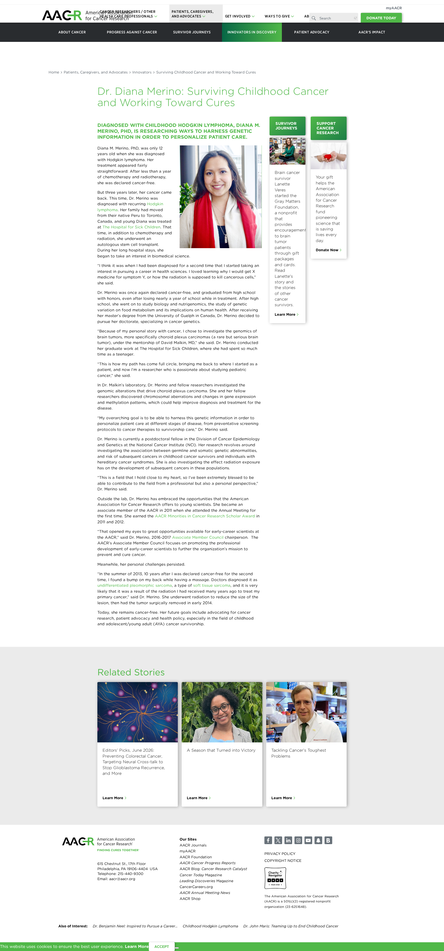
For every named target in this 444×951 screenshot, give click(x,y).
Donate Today (381, 18)
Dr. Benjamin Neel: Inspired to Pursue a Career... (135, 926)
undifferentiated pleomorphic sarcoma (134, 585)
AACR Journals (193, 845)
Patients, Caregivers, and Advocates (96, 72)
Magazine (201, 875)
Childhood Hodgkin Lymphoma (210, 926)
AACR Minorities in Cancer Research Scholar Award (205, 516)
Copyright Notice (282, 861)
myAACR (394, 8)
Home (54, 72)
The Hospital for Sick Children (131, 227)
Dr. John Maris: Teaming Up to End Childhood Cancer (290, 926)
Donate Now (327, 250)
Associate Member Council (198, 537)
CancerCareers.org (196, 887)
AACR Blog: (213, 869)
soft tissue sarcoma (211, 585)
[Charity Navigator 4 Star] (275, 878)
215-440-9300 (130, 874)
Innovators (142, 72)
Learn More (285, 314)
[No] (177, 948)
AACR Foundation (196, 857)
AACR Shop (190, 899)
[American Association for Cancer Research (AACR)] (87, 16)
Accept (161, 947)
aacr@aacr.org (122, 879)
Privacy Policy (279, 854)
